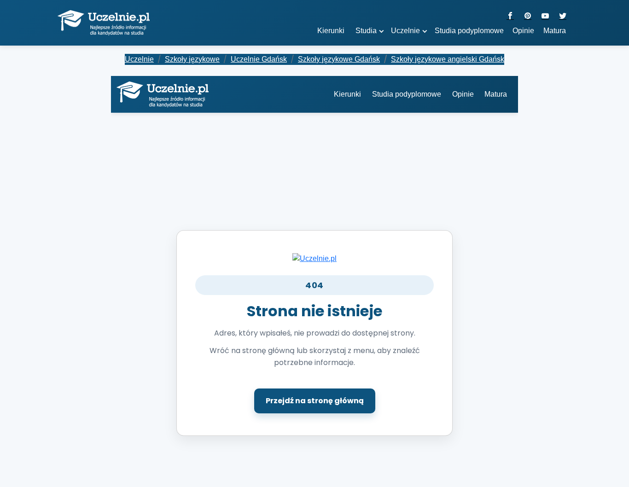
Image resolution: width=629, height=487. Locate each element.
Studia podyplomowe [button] (469, 31)
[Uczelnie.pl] (314, 258)
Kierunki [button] (330, 31)
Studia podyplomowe (406, 94)
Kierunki (347, 94)
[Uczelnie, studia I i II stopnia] (104, 23)
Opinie (523, 31)
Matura (495, 94)
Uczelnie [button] (405, 31)
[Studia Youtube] (545, 16)
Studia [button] (366, 31)
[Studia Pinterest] (527, 16)
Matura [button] (554, 31)
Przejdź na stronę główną (315, 400)
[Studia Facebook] (510, 16)
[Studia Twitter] (562, 16)
